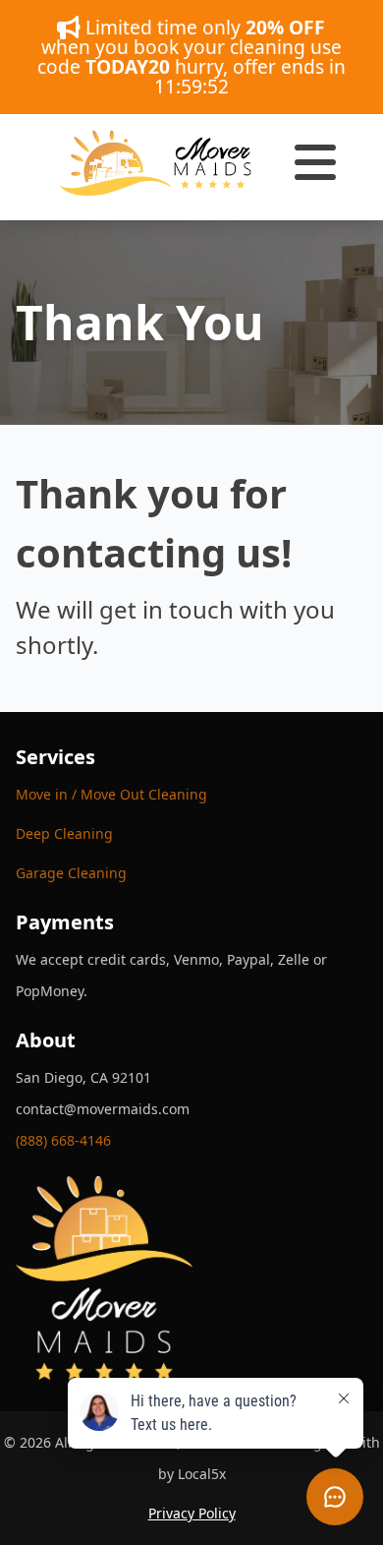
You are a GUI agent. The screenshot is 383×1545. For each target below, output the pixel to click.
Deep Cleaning (64, 833)
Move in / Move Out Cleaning (111, 794)
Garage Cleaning (71, 872)
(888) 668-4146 (63, 1140)
